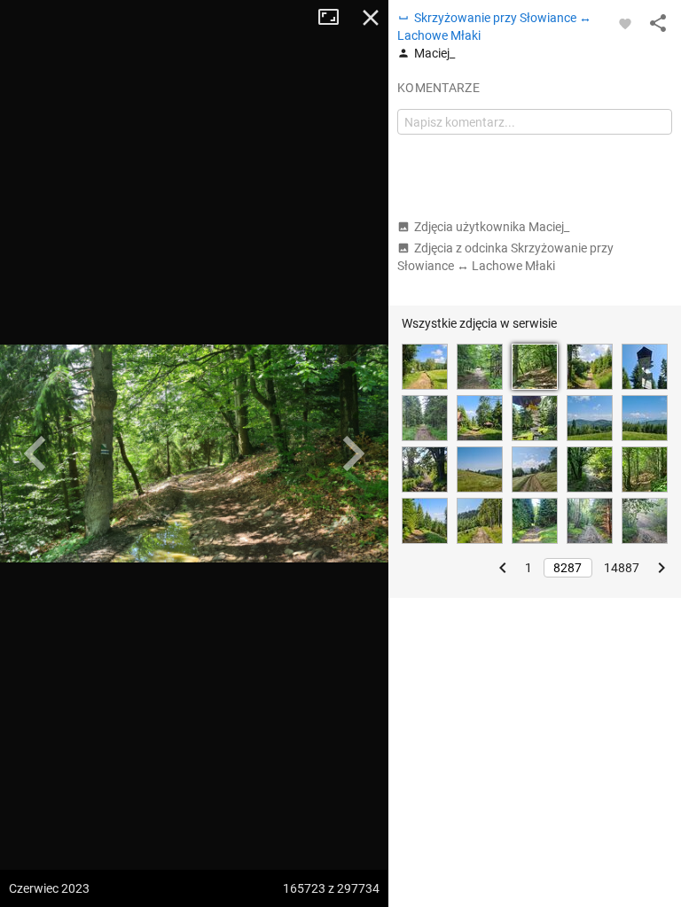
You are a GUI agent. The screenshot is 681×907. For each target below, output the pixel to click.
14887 (621, 568)
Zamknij (370, 17)
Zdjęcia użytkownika (491, 227)
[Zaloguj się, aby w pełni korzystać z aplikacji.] (625, 23)
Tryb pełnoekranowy (335, 17)
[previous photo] (35, 453)
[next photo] (352, 453)
